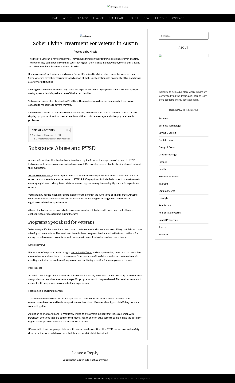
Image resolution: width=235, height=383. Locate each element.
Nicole (93, 51)
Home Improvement (169, 176)
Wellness (163, 234)
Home (54, 18)
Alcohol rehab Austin (39, 175)
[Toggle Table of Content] (66, 130)
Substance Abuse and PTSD (46, 135)
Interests (163, 183)
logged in (82, 359)
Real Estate (116, 18)
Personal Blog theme (140, 378)
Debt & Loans (166, 140)
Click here (193, 95)
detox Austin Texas (81, 252)
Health (133, 18)
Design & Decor (167, 147)
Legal (146, 18)
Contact (178, 18)
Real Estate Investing (170, 212)
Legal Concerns (167, 190)
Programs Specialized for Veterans (54, 138)
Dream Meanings (168, 154)
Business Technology (170, 125)
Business (82, 18)
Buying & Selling (167, 132)
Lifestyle (161, 18)
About (67, 18)
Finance (98, 18)
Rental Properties (168, 219)
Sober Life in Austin (84, 73)
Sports (162, 227)
